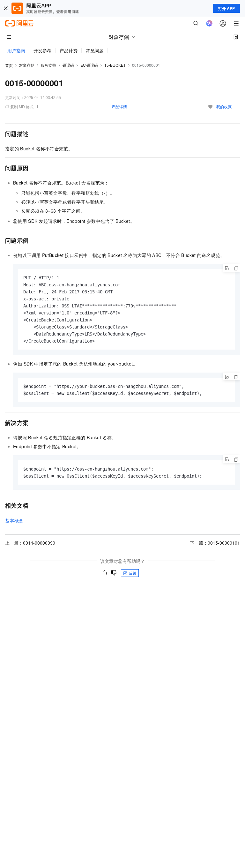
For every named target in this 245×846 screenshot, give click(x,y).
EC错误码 (89, 65)
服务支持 (48, 65)
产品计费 (69, 50)
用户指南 (16, 50)
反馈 (133, 573)
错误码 (68, 65)
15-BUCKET (115, 65)
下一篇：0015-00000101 (215, 543)
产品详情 (119, 106)
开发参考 (42, 50)
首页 (9, 65)
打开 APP (226, 8)
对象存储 (26, 65)
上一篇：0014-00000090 (30, 543)
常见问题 (95, 50)
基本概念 (14, 520)
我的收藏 (224, 106)
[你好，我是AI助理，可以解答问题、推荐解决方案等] (209, 23)
